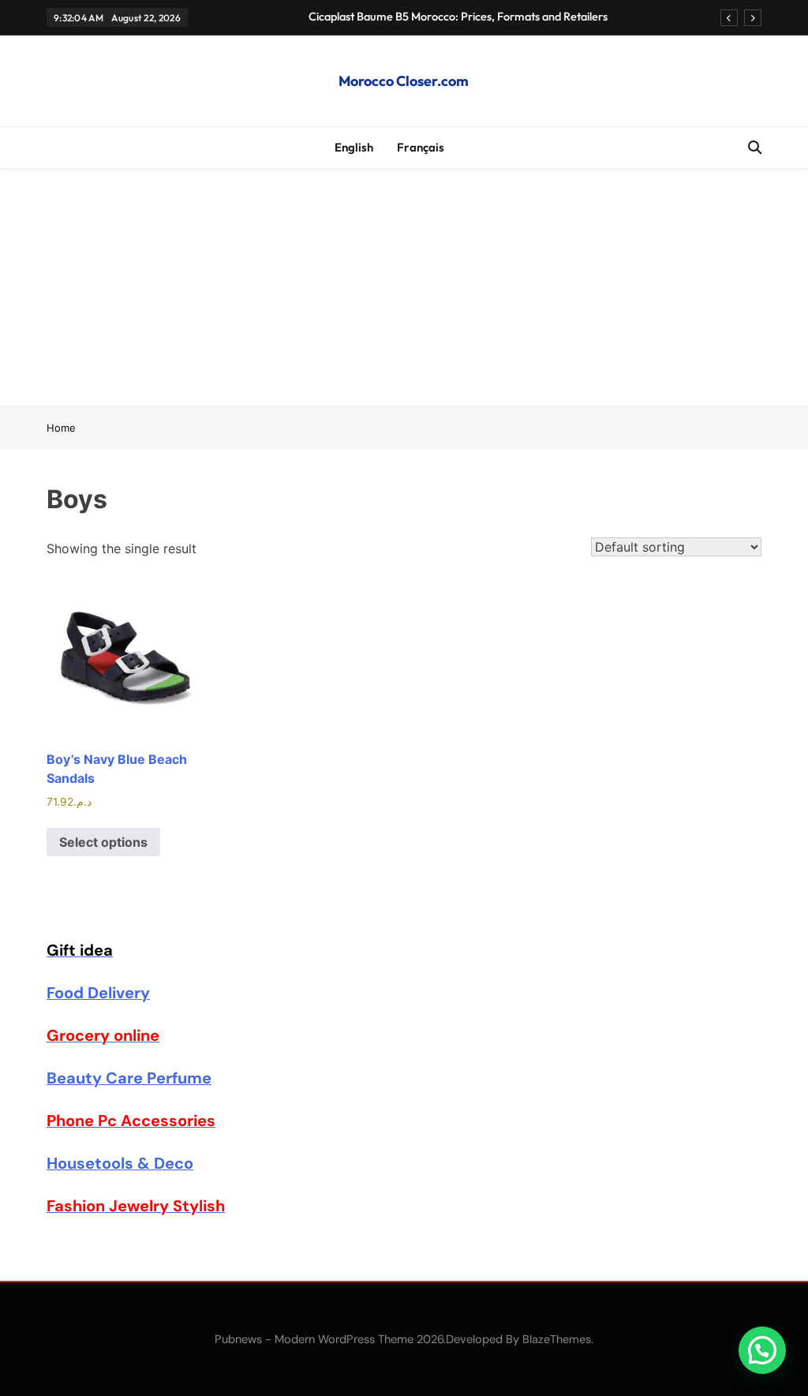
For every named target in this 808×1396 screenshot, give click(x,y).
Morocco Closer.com (404, 81)
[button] (762, 1350)
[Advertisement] (404, 286)
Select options (103, 842)
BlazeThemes (556, 1339)
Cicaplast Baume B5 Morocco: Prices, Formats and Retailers (458, 16)
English (354, 147)
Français (420, 147)
